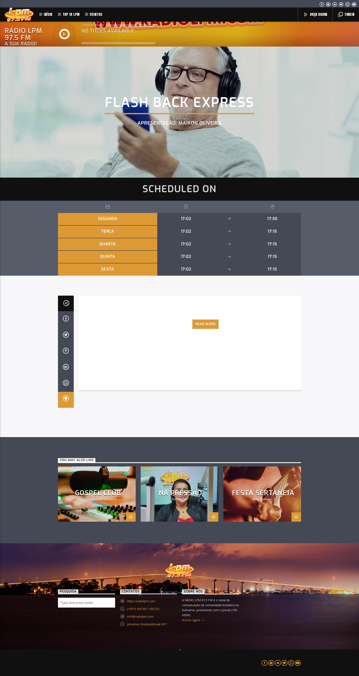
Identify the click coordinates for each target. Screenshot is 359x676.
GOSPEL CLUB (98, 493)
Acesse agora (191, 620)
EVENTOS (96, 14)
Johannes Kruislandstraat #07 (147, 624)
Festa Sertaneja (263, 493)
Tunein (348, 14)
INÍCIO (48, 14)
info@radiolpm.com (140, 616)
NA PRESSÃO (180, 493)
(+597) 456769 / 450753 (143, 609)
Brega (146, 470)
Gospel (65, 470)
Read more (205, 324)
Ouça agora (318, 14)
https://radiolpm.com (141, 601)
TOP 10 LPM (71, 14)
